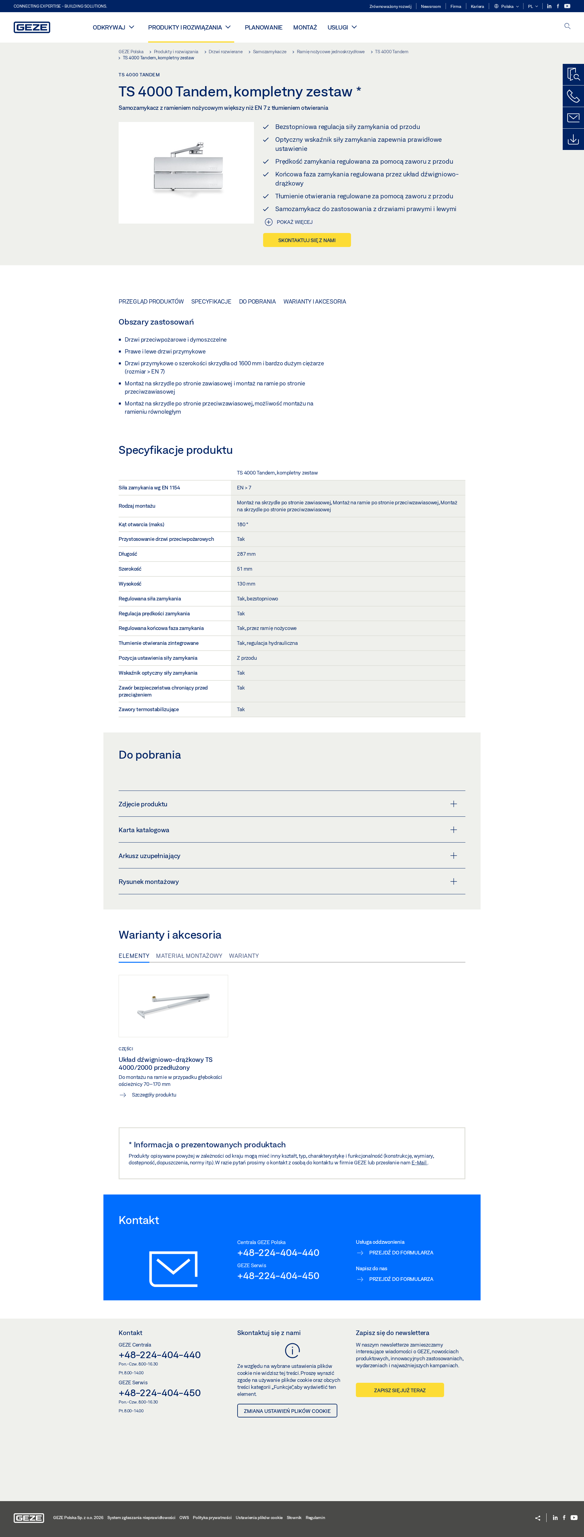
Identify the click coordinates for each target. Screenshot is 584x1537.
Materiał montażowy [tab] (189, 955)
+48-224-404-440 (278, 1252)
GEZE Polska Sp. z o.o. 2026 (78, 1517)
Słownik (294, 1517)
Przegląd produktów (151, 301)
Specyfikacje (211, 301)
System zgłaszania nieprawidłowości (141, 1517)
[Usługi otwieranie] (354, 26)
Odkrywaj (109, 27)
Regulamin (315, 1517)
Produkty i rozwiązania (185, 27)
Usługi (338, 27)
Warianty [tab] (244, 955)
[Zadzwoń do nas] (573, 96)
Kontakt (130, 1332)
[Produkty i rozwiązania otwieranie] (228, 26)
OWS (184, 1517)
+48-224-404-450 (278, 1275)
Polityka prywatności (212, 1517)
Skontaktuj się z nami (307, 240)
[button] (506, 6)
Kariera (477, 6)
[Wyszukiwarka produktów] (573, 74)
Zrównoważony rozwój (391, 6)
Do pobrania (257, 301)
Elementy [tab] (134, 955)
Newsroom (431, 6)
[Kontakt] (573, 117)
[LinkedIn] (549, 6)
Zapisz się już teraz (400, 1390)
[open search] (567, 27)
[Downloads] (573, 139)
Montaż (305, 27)
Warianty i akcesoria (314, 301)
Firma (455, 6)
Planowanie (264, 27)
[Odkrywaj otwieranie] (131, 26)
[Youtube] (567, 6)
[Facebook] (558, 6)
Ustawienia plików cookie (259, 1517)
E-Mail (419, 1162)
